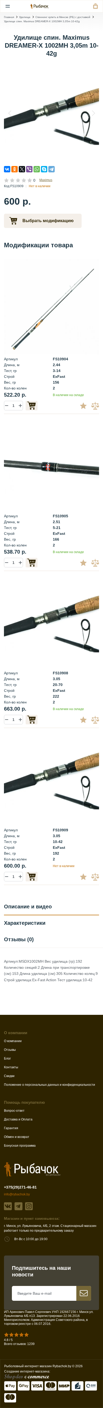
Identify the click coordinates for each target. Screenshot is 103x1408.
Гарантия (11, 1128)
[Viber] (29, 169)
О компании (13, 1041)
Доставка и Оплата (18, 1119)
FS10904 (60, 359)
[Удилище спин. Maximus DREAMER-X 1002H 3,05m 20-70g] (51, 620)
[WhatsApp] (37, 169)
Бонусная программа (20, 1145)
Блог (7, 1058)
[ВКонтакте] (7, 169)
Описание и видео (28, 906)
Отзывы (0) (19, 939)
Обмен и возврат (16, 1137)
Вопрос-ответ (14, 1111)
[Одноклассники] (14, 169)
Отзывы (10, 1050)
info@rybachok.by (17, 1194)
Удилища (24, 17)
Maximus (45, 180)
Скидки (9, 1076)
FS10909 (60, 830)
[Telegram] (51, 169)
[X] (22, 169)
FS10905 (60, 516)
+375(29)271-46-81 (20, 1187)
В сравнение (96, 405)
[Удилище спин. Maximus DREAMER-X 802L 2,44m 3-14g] (51, 306)
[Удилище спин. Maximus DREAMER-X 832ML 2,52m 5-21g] (51, 463)
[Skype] (44, 169)
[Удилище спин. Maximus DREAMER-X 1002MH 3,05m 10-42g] (51, 113)
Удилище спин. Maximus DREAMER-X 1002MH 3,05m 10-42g (42, 21)
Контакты (11, 1067)
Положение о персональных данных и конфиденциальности (49, 1085)
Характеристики (24, 923)
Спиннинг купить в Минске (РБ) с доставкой (62, 17)
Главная (9, 17)
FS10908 (60, 673)
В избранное (85, 405)
